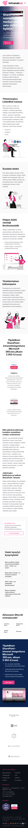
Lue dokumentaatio (14, 533)
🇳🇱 (15, 823)
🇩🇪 (8, 823)
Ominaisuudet (5, 775)
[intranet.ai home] (12, 3)
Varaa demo (8, 42)
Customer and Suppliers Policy (18, 819)
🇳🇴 (25, 823)
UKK (16, 775)
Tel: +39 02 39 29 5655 (8, 794)
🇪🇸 (13, 823)
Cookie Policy (5, 820)
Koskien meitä (5, 777)
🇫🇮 (23, 823)
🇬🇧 (3, 823)
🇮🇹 (6, 823)
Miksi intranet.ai (6, 772)
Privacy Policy (18, 817)
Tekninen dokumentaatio (7, 817)
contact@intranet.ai (7, 796)
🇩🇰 (20, 823)
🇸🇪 (18, 823)
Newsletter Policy (6, 819)
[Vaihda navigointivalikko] (25, 3)
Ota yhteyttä (18, 780)
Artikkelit (17, 777)
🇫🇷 (11, 823)
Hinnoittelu (17, 772)
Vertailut (4, 780)
